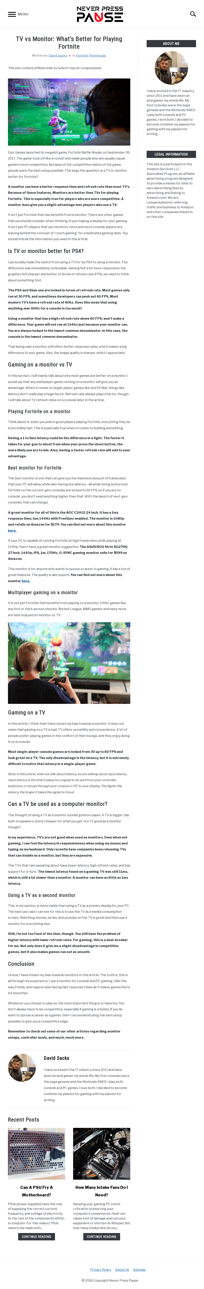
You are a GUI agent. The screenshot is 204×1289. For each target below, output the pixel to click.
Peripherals (97, 55)
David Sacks (58, 55)
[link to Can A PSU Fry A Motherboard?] (36, 1154)
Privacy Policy (100, 1270)
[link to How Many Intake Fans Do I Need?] (101, 1154)
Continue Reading (36, 1237)
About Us (122, 1270)
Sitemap (139, 1270)
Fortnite (82, 55)
